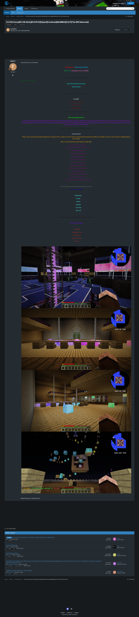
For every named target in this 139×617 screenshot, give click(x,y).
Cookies (76, 612)
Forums (7, 12)
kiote (9, 547)
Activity (26, 8)
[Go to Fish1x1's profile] (8, 30)
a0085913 (119, 562)
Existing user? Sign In (119, 3)
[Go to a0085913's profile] (114, 563)
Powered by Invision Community (69, 614)
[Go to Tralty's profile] (114, 539)
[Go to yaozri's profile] (114, 554)
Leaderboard (34, 8)
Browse (20, 8)
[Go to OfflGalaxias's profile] (114, 572)
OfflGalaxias (11, 572)
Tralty (9, 539)
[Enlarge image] (76, 277)
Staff (13, 12)
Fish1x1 (14, 29)
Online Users (20, 12)
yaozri (9, 554)
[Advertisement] (69, 46)
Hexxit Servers (26, 30)
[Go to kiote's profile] (114, 547)
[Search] (132, 8)
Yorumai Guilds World (11, 545)
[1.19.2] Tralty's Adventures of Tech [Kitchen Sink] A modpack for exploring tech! (33, 537)
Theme (62, 612)
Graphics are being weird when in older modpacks (19, 570)
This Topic (126, 8)
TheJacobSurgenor (13, 564)
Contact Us (70, 612)
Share (118, 29)
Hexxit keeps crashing (12, 553)
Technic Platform (10, 8)
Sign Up (131, 3)
